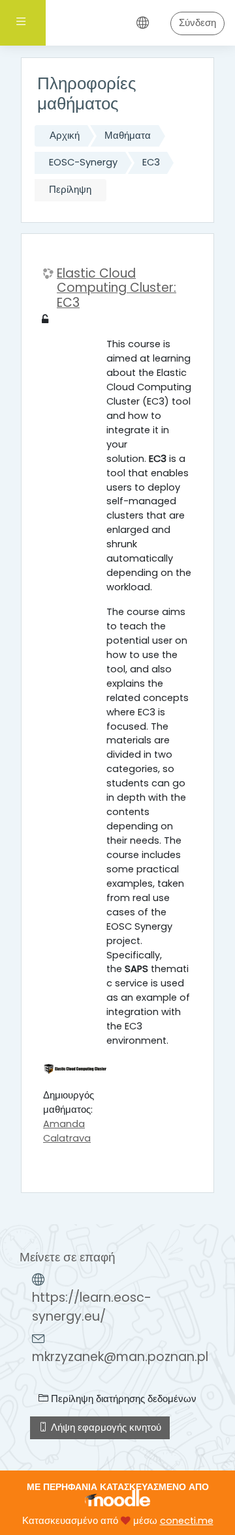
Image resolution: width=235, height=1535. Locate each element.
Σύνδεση (197, 22)
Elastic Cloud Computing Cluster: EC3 (116, 288)
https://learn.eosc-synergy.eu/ (91, 1307)
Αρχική (65, 135)
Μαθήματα (127, 135)
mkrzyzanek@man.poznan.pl (120, 1357)
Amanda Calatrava (67, 1131)
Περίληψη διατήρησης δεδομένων (122, 1398)
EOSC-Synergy (83, 162)
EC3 (151, 162)
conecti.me (186, 1520)
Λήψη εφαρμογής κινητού (104, 1427)
